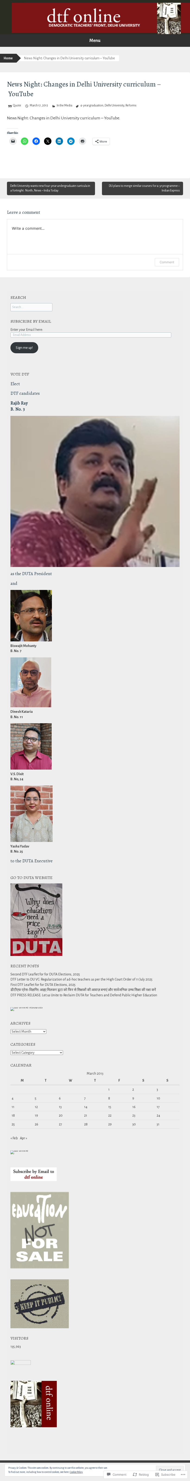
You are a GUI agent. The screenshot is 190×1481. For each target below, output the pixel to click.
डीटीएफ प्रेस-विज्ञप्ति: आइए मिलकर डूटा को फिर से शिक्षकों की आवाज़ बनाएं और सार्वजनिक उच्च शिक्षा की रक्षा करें (83, 990)
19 (36, 1115)
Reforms (131, 105)
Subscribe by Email (30, 321)
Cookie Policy (76, 1472)
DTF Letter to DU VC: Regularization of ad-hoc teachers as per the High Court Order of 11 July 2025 (81, 979)
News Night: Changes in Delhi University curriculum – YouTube (63, 118)
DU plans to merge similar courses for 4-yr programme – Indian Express (144, 188)
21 (85, 1115)
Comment (167, 262)
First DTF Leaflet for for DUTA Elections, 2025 (43, 985)
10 (158, 1098)
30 (134, 1124)
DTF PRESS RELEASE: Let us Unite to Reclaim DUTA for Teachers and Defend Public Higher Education (83, 995)
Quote (17, 105)
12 (36, 1107)
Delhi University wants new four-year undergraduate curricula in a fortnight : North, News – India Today (50, 188)
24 (158, 1115)
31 (158, 1124)
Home (8, 58)
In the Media (64, 105)
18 (13, 1115)
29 (110, 1124)
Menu (95, 40)
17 (158, 1107)
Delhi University (114, 105)
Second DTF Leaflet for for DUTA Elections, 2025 (45, 974)
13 (60, 1107)
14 (85, 1107)
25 (13, 1124)
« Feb (14, 1138)
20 (61, 1115)
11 (13, 1107)
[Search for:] (31, 307)
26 (36, 1124)
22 (109, 1115)
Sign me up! (24, 348)
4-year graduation (91, 105)
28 (86, 1124)
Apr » (23, 1138)
